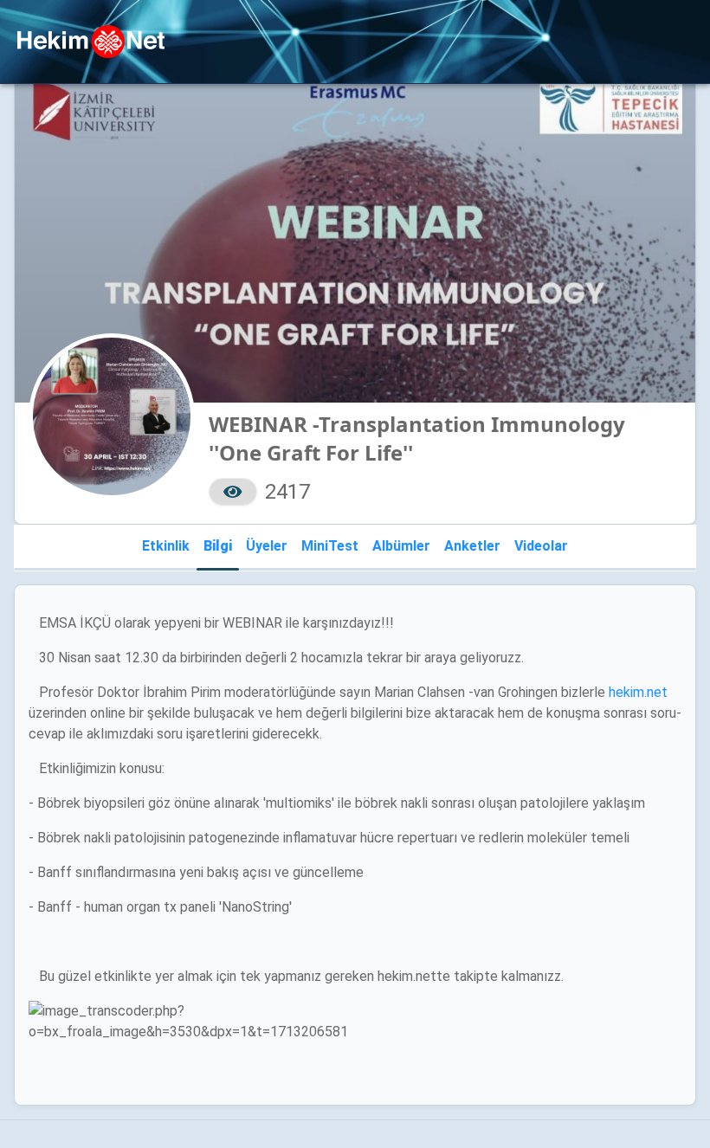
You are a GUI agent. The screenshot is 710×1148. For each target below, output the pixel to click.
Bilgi (217, 546)
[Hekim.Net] (91, 41)
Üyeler (266, 546)
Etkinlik (166, 546)
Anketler (472, 546)
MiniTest (329, 546)
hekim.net (638, 692)
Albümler (401, 546)
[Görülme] (233, 492)
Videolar (541, 546)
